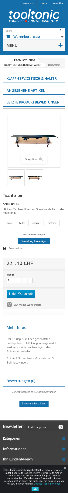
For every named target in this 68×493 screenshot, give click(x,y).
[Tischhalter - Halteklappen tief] (16, 178)
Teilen (21, 223)
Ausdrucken (15, 248)
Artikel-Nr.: (9, 203)
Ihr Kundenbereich (18, 459)
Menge (10, 274)
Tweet (8, 223)
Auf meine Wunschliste (27, 304)
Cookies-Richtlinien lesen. (47, 483)
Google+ (36, 223)
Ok (35, 489)
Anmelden (58, 3)
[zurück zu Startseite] (6, 60)
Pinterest (52, 223)
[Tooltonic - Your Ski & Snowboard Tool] (34, 15)
